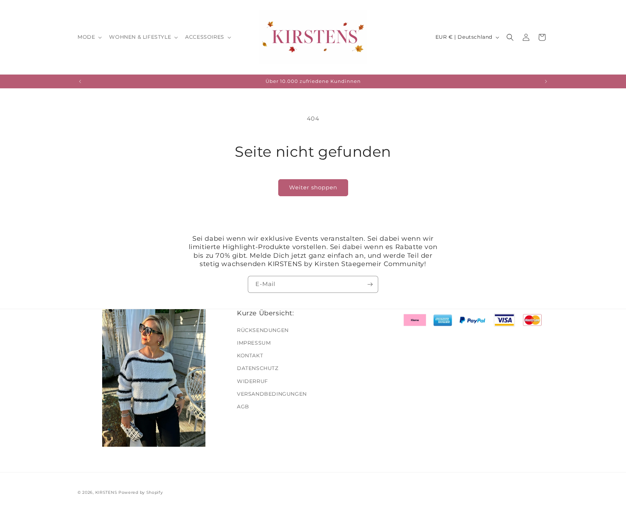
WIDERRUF (252, 381)
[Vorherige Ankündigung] (80, 81)
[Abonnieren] (370, 284)
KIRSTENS (106, 492)
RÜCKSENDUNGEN (263, 330)
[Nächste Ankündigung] (546, 81)
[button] (89, 37)
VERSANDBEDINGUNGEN (272, 393)
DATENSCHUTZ (258, 368)
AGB (243, 406)
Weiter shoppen (313, 187)
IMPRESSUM (254, 342)
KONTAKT (250, 355)
